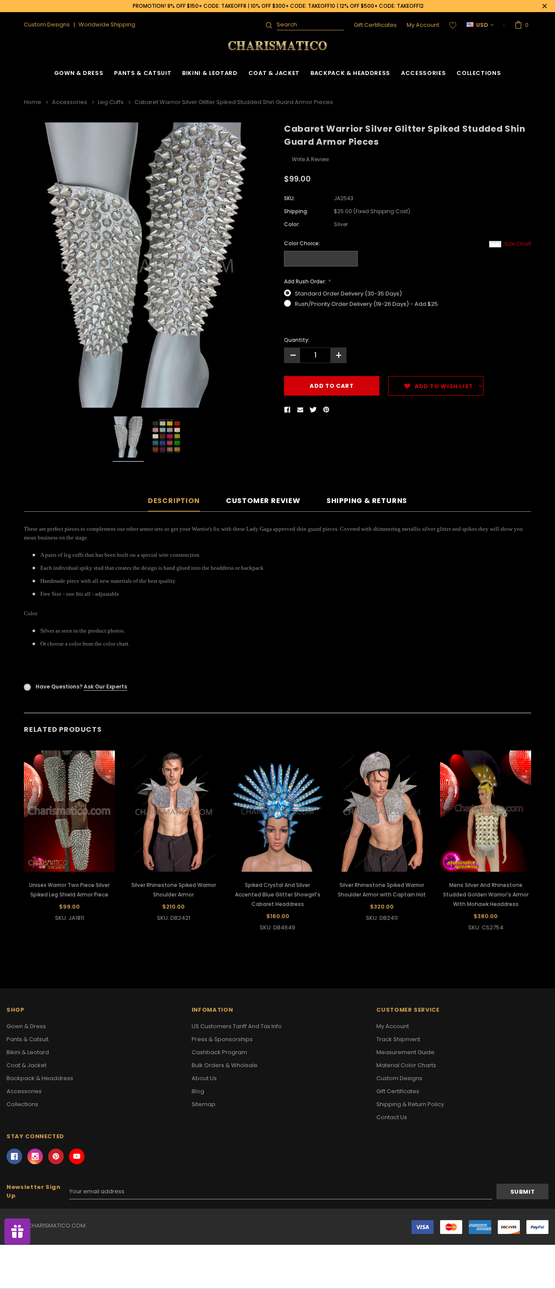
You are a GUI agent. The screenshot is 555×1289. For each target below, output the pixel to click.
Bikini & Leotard (209, 73)
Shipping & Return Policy (410, 1104)
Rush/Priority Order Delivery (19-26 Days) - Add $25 (366, 304)
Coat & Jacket (274, 73)
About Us (204, 1078)
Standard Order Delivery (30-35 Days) (348, 293)
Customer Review (263, 501)
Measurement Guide (405, 1052)
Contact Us (391, 1117)
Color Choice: (302, 243)
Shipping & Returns (366, 501)
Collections (479, 73)
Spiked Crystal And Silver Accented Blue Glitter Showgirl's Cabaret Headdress (277, 894)
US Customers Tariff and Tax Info (237, 1026)
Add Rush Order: (305, 281)
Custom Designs (399, 1078)
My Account (423, 25)
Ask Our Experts (105, 686)
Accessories (423, 73)
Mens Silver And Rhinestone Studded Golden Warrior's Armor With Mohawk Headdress (486, 894)
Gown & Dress (79, 73)
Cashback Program (219, 1052)
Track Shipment (398, 1039)
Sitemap (203, 1104)
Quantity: (297, 340)
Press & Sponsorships (222, 1039)
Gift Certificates (375, 25)
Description (174, 501)
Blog (198, 1091)
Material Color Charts (406, 1065)
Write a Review (310, 159)
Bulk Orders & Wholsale (225, 1065)
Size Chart (517, 243)
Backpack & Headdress (350, 73)
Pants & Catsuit (142, 73)
